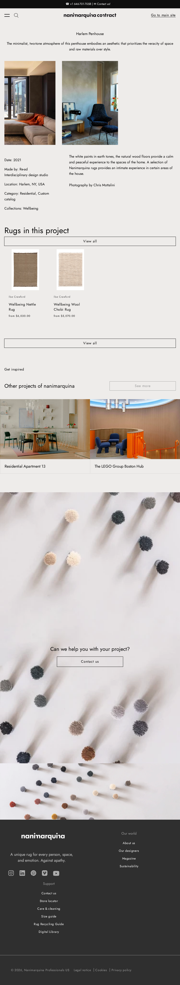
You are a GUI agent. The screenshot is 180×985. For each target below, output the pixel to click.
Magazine (129, 858)
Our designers (129, 851)
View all (90, 241)
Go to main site (163, 15)
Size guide (48, 916)
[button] (9, 15)
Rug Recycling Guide (49, 924)
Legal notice (82, 970)
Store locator (49, 901)
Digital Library (49, 932)
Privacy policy (121, 970)
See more (143, 385)
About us (129, 843)
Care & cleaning (48, 908)
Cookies (101, 970)
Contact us (90, 661)
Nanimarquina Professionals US (46, 970)
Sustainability (129, 866)
